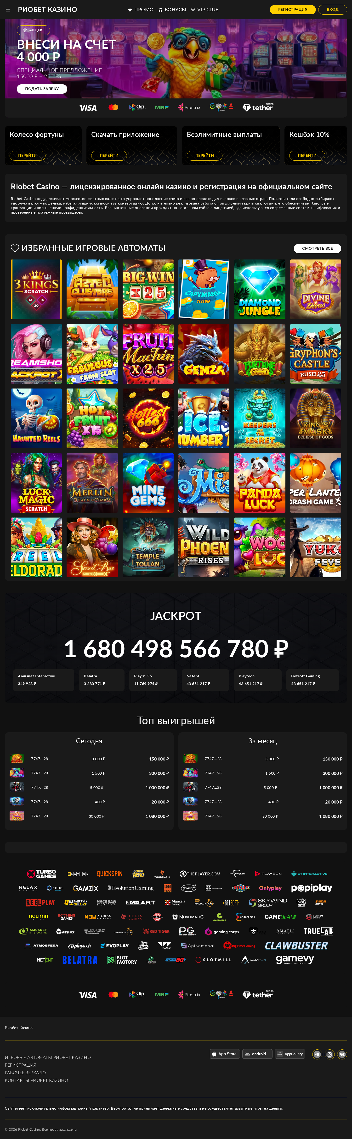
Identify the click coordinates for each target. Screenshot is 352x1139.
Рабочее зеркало (25, 1073)
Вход (333, 9)
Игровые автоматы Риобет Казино (48, 1058)
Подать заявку (42, 89)
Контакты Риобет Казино (36, 1081)
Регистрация (293, 9)
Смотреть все (317, 248)
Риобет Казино (47, 9)
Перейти (27, 155)
